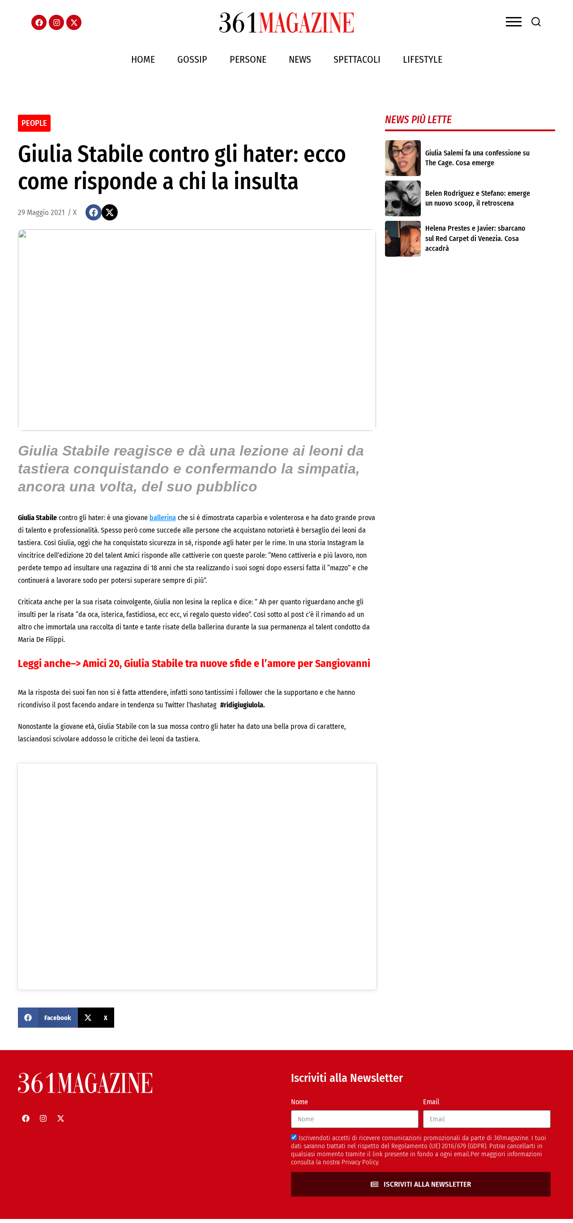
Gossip (192, 59)
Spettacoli (357, 59)
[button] (94, 212)
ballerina (163, 517)
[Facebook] (39, 22)
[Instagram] (56, 22)
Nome (299, 1102)
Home (143, 59)
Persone (248, 59)
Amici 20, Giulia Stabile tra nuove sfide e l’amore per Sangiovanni (227, 663)
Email (431, 1102)
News (300, 59)
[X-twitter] (73, 22)
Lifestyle (422, 59)
